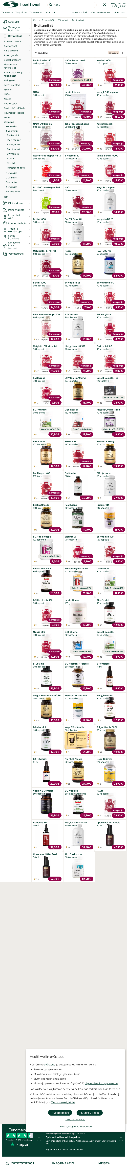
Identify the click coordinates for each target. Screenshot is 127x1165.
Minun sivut (120, 12)
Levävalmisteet (12, 85)
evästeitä (49, 1064)
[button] (117, 5)
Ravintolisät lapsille (14, 112)
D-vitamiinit (11, 177)
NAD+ (7, 94)
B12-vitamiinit (14, 139)
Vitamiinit (9, 122)
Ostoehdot (86, 1126)
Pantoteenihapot (16, 167)
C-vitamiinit (11, 173)
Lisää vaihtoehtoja (75, 1119)
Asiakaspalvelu (80, 12)
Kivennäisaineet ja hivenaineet (13, 74)
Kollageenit (10, 80)
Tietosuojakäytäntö (63, 1102)
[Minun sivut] (103, 5)
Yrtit (6, 196)
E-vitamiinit (11, 182)
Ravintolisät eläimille (14, 108)
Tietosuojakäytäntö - (69, 1126)
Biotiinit (10, 158)
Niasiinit (11, 163)
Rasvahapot (10, 103)
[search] (72, 5)
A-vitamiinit (11, 126)
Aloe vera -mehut (13, 41)
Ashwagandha (11, 55)
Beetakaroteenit (12, 59)
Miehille (8, 89)
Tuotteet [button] (5, 12)
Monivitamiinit (12, 191)
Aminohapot (10, 45)
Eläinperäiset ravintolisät (11, 66)
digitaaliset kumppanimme (101, 1083)
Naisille (7, 98)
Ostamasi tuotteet (101, 12)
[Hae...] (50, 4)
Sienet (7, 117)
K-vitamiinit (11, 186)
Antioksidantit (11, 50)
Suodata (78, 52)
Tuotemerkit (35, 12)
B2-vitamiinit (13, 144)
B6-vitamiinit (13, 149)
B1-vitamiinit (13, 135)
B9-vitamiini (13, 153)
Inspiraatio (50, 12)
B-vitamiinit (11, 130)
